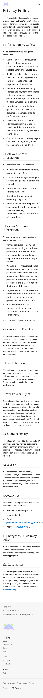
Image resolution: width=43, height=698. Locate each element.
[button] (11, 611)
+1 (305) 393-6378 (21, 526)
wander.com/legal (10, 589)
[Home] (8, 627)
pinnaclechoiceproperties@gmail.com (24, 522)
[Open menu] (39, 4)
